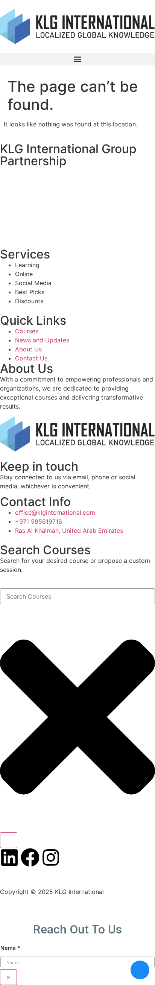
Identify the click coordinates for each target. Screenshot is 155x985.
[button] (77, 59)
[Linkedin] (9, 857)
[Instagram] (50, 857)
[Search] (8, 840)
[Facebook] (30, 857)
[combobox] (77, 596)
